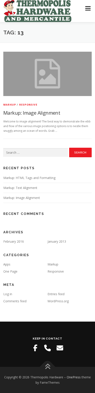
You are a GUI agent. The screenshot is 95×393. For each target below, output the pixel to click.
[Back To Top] (47, 367)
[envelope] (60, 348)
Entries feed (56, 294)
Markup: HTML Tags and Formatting (29, 178)
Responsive (28, 104)
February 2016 (13, 241)
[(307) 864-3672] (47, 348)
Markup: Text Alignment (20, 188)
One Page (10, 271)
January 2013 (57, 241)
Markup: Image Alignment (31, 112)
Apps (6, 264)
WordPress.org (58, 301)
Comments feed (15, 301)
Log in (7, 294)
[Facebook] (35, 348)
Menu (87, 8)
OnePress (74, 377)
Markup (9, 104)
